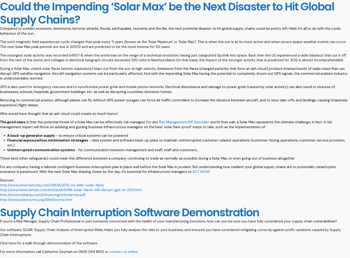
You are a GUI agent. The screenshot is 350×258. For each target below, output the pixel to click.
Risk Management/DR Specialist (184, 122)
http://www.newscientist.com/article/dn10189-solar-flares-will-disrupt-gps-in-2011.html (70, 190)
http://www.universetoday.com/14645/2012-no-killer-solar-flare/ (52, 185)
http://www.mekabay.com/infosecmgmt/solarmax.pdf (42, 195)
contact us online (123, 251)
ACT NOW (200, 171)
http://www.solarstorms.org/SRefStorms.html (36, 199)
